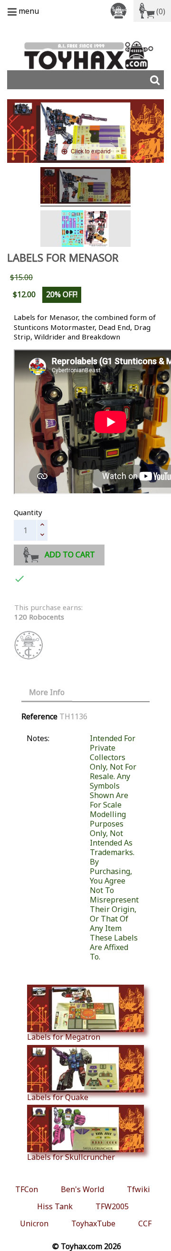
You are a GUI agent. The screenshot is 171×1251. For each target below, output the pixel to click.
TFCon (26, 1189)
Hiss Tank (55, 1206)
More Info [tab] (47, 692)
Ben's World (82, 1189)
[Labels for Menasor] (85, 187)
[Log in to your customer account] (120, 10)
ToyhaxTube (93, 1223)
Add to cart (70, 554)
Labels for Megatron (63, 1037)
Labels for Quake (57, 1097)
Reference (39, 716)
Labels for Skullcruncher (71, 1157)
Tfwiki (138, 1189)
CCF (145, 1223)
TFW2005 (112, 1206)
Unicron (34, 1223)
